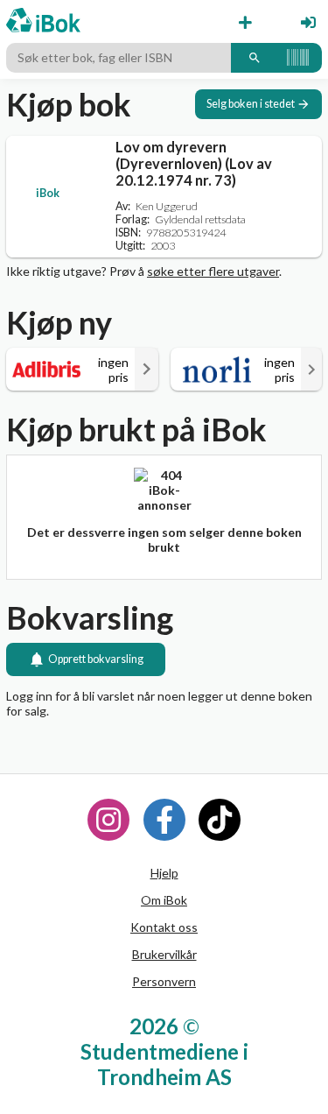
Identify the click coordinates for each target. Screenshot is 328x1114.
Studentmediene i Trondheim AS (164, 1064)
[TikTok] (220, 820)
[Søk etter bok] (254, 58)
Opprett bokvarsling (95, 659)
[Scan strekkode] (298, 58)
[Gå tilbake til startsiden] (43, 21)
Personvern (164, 981)
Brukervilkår (164, 954)
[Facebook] (164, 820)
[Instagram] (108, 820)
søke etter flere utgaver (213, 271)
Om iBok (164, 899)
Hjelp (164, 872)
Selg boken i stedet (250, 103)
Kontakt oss (164, 927)
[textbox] (118, 58)
